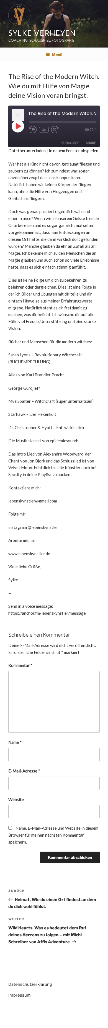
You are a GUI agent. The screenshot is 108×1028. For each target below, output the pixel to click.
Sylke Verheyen (42, 33)
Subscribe (70, 143)
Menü (57, 54)
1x (44, 129)
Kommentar (20, 665)
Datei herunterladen (27, 150)
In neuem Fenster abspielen (73, 150)
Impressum (19, 995)
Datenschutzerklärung (30, 984)
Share (91, 143)
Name (15, 742)
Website (16, 799)
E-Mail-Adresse (24, 770)
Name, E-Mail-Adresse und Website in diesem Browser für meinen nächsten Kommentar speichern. (53, 835)
